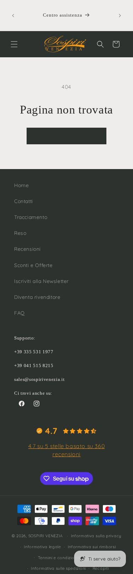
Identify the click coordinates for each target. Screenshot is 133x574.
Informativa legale (42, 546)
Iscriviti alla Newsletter (41, 281)
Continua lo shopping (66, 135)
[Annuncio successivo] (120, 15)
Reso (20, 233)
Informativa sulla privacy (96, 535)
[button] (14, 44)
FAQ (19, 313)
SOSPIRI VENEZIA (45, 535)
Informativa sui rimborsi (92, 546)
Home (21, 185)
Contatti (23, 201)
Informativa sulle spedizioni (58, 568)
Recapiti (101, 568)
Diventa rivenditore (37, 297)
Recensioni (27, 249)
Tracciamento (30, 217)
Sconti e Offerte (33, 265)
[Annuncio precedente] (13, 15)
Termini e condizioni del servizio (70, 557)
